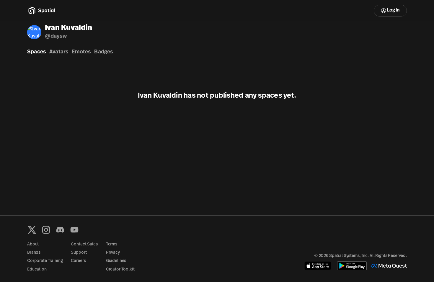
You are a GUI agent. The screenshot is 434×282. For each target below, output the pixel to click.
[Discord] (60, 230)
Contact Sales (84, 244)
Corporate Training (45, 261)
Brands (33, 252)
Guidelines (116, 261)
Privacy (113, 252)
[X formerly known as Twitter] (32, 230)
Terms (111, 244)
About (33, 244)
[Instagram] (46, 230)
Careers (78, 261)
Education (37, 269)
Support (79, 252)
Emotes (81, 52)
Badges (103, 52)
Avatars (58, 52)
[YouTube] (74, 230)
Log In (393, 10)
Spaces (36, 52)
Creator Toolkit (120, 269)
